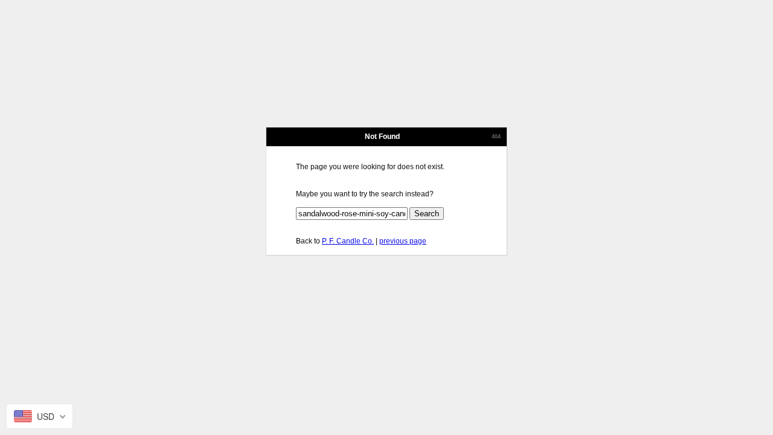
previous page (402, 241)
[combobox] (39, 416)
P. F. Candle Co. (348, 241)
